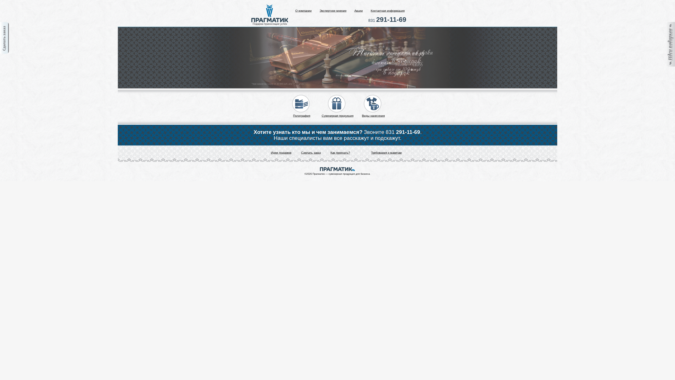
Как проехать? (340, 152)
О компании (303, 10)
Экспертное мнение (333, 10)
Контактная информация (388, 10)
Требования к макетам (386, 152)
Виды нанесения (373, 116)
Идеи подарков (281, 152)
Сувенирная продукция (337, 116)
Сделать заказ (311, 152)
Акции (358, 10)
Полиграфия (301, 116)
